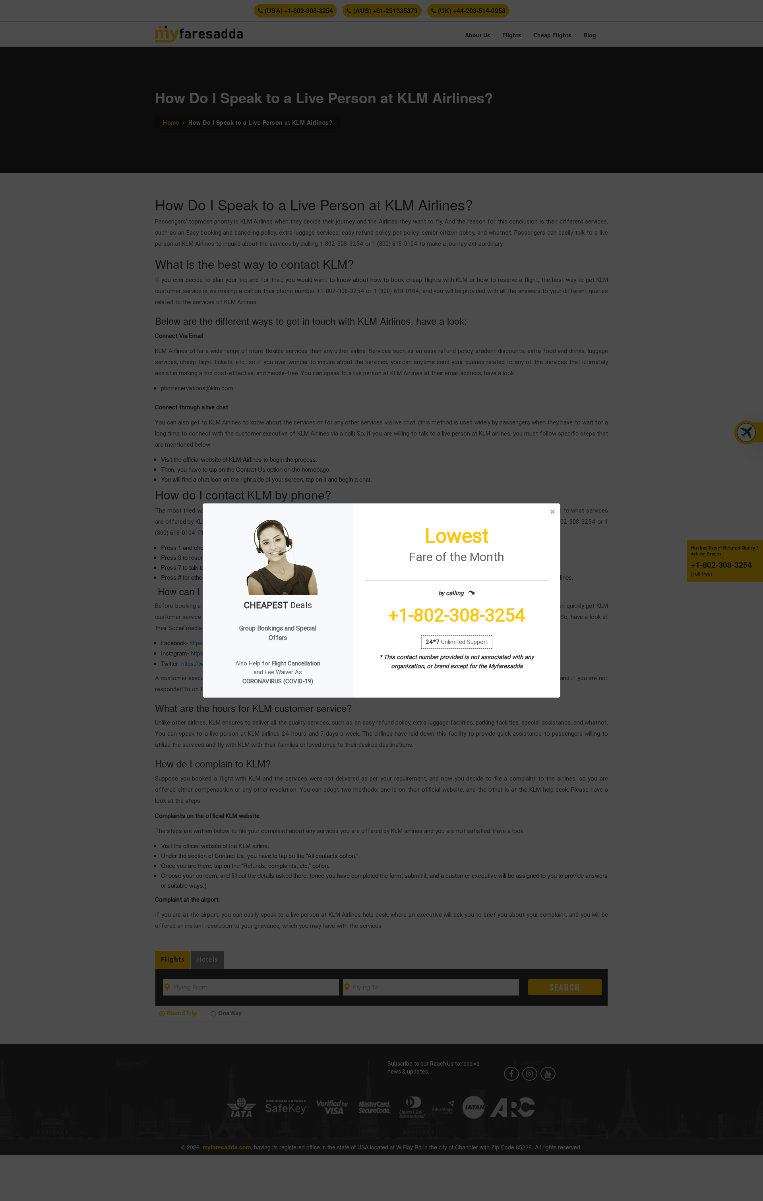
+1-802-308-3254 (456, 615)
